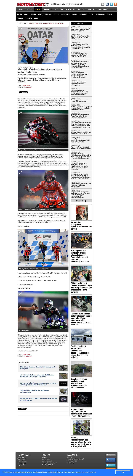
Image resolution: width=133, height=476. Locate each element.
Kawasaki (83, 14)
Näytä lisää (81, 200)
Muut (36, 18)
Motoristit (70, 9)
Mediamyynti (72, 455)
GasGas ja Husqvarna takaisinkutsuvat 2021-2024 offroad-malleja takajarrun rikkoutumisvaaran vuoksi (79, 92)
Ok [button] (123, 472)
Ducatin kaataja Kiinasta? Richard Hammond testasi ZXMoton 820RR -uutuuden (81, 37)
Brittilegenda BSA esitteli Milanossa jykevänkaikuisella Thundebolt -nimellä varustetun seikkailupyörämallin (80, 256)
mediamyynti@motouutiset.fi (75, 459)
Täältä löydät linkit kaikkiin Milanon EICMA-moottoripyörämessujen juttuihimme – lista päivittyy (81, 287)
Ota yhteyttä (102, 9)
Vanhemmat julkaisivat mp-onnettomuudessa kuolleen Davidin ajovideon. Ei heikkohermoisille (38, 384)
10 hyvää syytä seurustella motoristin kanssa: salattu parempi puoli (38, 368)
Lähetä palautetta (47, 461)
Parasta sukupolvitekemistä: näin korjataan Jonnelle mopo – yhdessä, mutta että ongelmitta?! (81, 442)
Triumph (20, 18)
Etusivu (20, 9)
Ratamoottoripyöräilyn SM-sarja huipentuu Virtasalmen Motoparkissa (81, 184)
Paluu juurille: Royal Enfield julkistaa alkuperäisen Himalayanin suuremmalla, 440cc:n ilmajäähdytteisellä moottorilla (79, 165)
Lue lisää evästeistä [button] (89, 472)
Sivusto (91, 9)
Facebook (109, 460)
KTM (91, 14)
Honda (56, 14)
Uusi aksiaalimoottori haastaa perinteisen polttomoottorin (34, 391)
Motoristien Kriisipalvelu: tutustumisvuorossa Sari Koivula (81, 225)
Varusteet (48, 9)
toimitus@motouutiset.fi (49, 463)
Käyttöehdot (21, 465)
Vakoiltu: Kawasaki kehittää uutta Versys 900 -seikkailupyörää (81, 132)
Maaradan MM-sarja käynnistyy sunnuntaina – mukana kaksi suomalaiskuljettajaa (81, 29)
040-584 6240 (49, 465)
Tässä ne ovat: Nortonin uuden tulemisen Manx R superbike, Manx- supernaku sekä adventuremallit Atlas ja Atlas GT (81, 319)
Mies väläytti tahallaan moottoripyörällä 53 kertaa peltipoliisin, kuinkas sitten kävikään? (37, 376)
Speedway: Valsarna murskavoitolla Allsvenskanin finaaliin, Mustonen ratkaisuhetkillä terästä (80, 74)
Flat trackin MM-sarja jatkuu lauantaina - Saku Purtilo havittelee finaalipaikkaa (79, 54)
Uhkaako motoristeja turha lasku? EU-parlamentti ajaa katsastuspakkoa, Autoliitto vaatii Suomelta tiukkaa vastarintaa (81, 175)
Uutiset (38, 9)
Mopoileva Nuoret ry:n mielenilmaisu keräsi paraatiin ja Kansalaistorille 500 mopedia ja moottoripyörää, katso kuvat (81, 155)
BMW (26, 14)
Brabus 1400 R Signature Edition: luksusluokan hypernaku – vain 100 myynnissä (81, 412)
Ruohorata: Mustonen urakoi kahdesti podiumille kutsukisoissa (81, 147)
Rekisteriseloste (22, 463)
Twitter (111, 465)
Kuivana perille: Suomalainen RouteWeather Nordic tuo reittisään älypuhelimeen (80, 115)
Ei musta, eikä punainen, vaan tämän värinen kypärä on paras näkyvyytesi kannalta (80, 140)
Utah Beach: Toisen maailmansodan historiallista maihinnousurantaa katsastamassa (79, 383)
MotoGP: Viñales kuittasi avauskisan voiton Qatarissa (46, 23)
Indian (74, 14)
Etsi (110, 455)
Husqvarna (65, 14)
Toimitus (46, 455)
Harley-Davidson (44, 14)
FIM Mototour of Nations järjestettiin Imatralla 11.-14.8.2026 (78, 83)
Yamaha (29, 18)
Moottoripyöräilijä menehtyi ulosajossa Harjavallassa (79, 100)
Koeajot (29, 9)
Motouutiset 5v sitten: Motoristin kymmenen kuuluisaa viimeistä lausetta (38, 399)
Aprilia (19, 14)
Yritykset (81, 9)
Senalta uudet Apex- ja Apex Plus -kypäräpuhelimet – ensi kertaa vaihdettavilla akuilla (81, 107)
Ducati (33, 14)
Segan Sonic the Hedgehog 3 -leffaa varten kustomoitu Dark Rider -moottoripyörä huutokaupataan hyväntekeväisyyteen (80, 194)
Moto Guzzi (100, 14)
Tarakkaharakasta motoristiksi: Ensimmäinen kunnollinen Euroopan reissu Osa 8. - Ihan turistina (80, 351)
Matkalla (59, 9)
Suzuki (109, 14)
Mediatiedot (70, 463)
